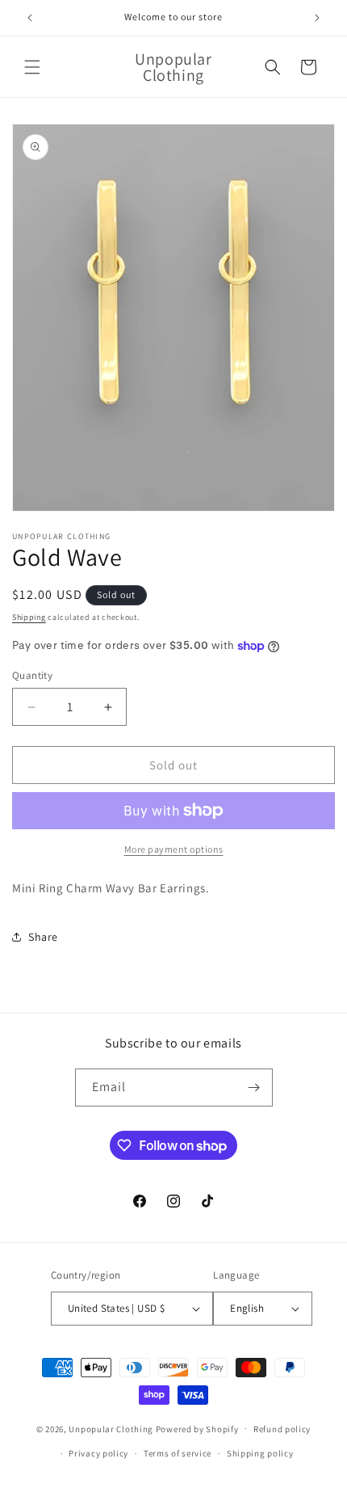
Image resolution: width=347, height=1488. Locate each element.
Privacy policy (98, 1453)
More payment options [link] (174, 849)
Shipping (29, 617)
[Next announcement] (317, 18)
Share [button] (43, 936)
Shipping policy (260, 1453)
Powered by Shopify (197, 1428)
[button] (32, 67)
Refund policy (282, 1429)
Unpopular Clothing (111, 1428)
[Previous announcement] (30, 18)
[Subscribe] (254, 1088)
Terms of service (177, 1453)
